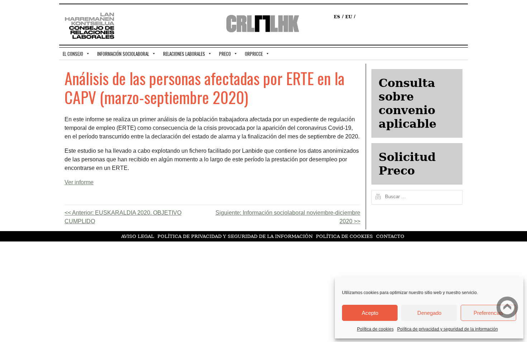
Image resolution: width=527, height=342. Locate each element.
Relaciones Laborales (184, 53)
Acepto (370, 313)
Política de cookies (375, 329)
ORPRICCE (254, 53)
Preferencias (488, 313)
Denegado (429, 313)
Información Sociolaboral (123, 53)
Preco (225, 53)
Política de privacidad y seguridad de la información (447, 329)
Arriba (507, 307)
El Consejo (73, 53)
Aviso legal (137, 236)
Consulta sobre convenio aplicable (407, 103)
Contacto (390, 236)
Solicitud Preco (407, 163)
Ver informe (79, 182)
